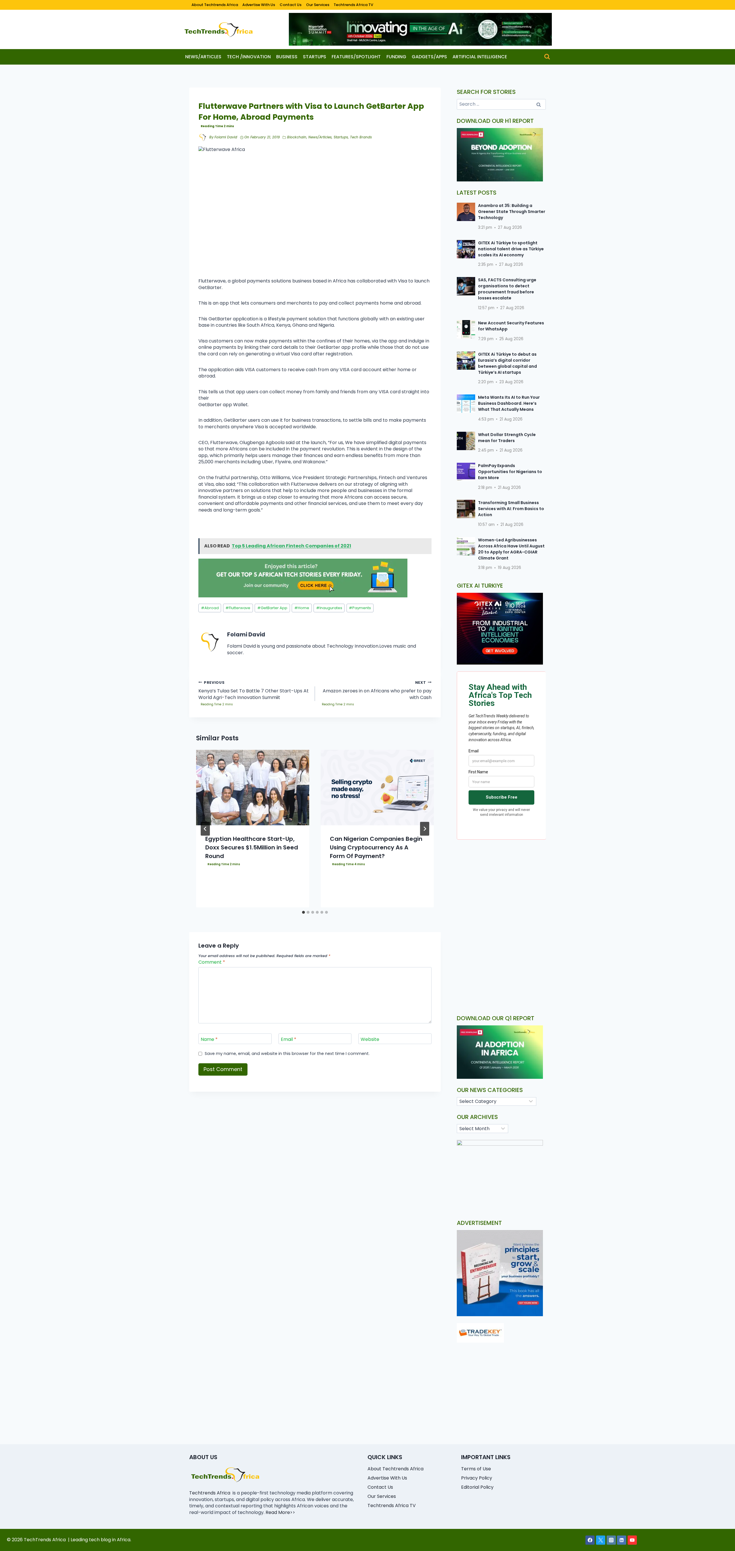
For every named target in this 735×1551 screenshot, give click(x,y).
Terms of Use (476, 1468)
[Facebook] (590, 1540)
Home (301, 607)
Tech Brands (361, 137)
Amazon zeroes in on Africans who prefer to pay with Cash (377, 690)
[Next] (424, 829)
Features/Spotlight (356, 56)
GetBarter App (272, 607)
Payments (360, 607)
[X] (600, 1540)
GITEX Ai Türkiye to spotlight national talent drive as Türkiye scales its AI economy (511, 249)
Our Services (317, 4)
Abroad (210, 607)
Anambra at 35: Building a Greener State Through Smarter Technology (511, 211)
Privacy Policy (476, 1478)
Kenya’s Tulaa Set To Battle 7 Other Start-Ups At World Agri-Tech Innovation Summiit (253, 690)
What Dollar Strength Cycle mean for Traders (507, 438)
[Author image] (202, 137)
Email (288, 1039)
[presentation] (252, 787)
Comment (211, 962)
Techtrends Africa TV (353, 4)
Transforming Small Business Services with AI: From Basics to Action (511, 509)
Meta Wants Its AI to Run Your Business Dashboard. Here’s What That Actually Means (509, 403)
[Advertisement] (501, 892)
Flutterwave (237, 607)
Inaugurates (329, 607)
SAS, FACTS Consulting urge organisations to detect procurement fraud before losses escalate (507, 289)
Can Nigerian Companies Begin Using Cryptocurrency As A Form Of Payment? (376, 847)
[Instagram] (611, 1540)
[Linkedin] (621, 1540)
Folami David (225, 137)
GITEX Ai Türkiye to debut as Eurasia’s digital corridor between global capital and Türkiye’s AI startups (507, 363)
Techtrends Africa (209, 1493)
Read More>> (280, 1512)
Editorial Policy (477, 1487)
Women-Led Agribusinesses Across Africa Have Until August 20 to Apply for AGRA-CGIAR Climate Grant (511, 549)
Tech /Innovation (249, 56)
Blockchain (296, 137)
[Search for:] (501, 104)
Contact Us (290, 4)
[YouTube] (632, 1540)
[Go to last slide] (205, 829)
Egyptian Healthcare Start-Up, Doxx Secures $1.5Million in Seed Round (251, 847)
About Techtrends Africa (215, 4)
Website (370, 1039)
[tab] (303, 912)
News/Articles (203, 56)
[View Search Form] (547, 56)
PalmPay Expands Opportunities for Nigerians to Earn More (510, 472)
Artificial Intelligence (479, 56)
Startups (314, 56)
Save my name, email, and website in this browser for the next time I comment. (287, 1053)
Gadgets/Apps (429, 56)
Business (286, 56)
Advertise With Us (258, 4)
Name (209, 1039)
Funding (396, 56)
